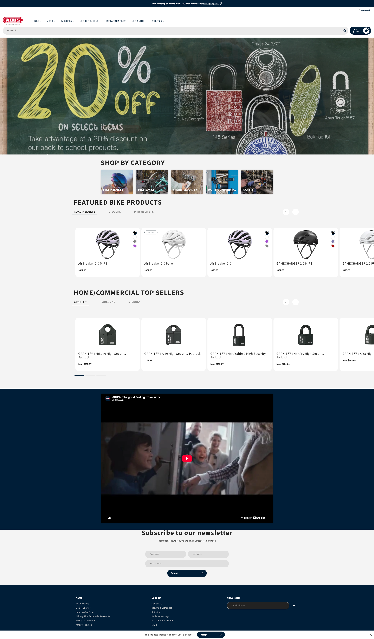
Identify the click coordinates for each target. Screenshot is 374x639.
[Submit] (294, 605)
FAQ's (154, 624)
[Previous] (286, 212)
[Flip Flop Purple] (332, 241)
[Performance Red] (332, 246)
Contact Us (156, 603)
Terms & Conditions (85, 620)
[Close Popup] (371, 635)
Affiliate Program (84, 624)
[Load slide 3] (129, 149)
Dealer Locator (83, 607)
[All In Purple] (134, 246)
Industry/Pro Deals (85, 612)
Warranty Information (162, 620)
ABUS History (82, 603)
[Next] (295, 212)
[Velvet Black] (134, 232)
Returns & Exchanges (161, 607)
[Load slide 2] (118, 149)
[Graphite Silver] (134, 241)
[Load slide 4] (140, 149)
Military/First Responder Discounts (93, 616)
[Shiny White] (134, 237)
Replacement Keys (160, 616)
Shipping (155, 612)
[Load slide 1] (107, 149)
